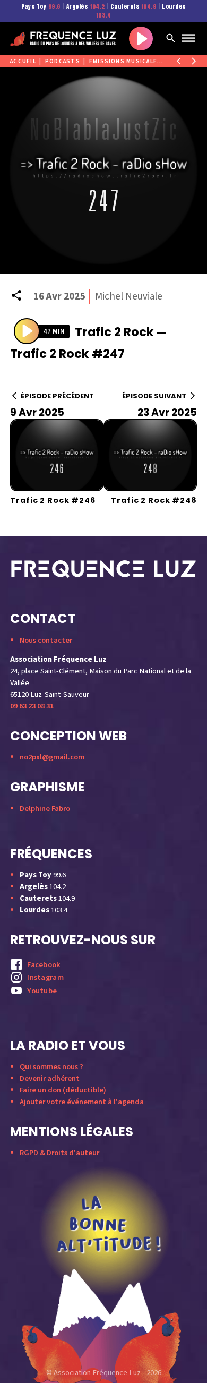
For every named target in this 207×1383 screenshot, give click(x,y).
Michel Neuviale (128, 296)
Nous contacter (46, 640)
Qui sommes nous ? (51, 1066)
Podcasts (62, 61)
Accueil (23, 61)
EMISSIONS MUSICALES (125, 61)
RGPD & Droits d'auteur (59, 1152)
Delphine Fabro (45, 808)
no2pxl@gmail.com (52, 757)
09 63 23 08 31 (32, 706)
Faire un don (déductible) (63, 1090)
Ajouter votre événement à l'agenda (82, 1101)
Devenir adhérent (50, 1078)
